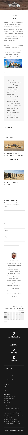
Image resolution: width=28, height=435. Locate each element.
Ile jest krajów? (8, 400)
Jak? (6, 386)
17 (5, 317)
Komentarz (7, 209)
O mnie (7, 373)
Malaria (7, 388)
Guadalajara (9, 130)
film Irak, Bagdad (9, 419)
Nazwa (6, 223)
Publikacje (7, 402)
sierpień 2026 (14, 306)
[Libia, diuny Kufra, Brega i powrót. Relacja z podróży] (14, 146)
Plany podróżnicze (9, 398)
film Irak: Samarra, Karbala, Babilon (13, 415)
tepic (6, 71)
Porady (7, 377)
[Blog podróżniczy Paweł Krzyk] (14, 7)
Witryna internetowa (9, 237)
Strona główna (8, 371)
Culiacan (9, 127)
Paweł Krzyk (8, 72)
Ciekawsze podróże (10, 396)
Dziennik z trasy (9, 375)
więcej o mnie (17, 117)
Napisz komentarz (15, 71)
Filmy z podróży (9, 379)
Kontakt (7, 381)
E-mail (6, 230)
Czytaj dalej (14, 159)
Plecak (6, 390)
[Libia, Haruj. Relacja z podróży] (14, 175)
